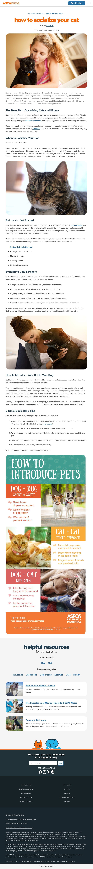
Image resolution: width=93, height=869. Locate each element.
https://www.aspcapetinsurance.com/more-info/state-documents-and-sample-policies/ (33, 834)
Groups (67, 793)
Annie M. (50, 26)
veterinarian (47, 424)
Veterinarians (26, 793)
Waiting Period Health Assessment (16, 824)
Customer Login (26, 797)
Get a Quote (67, 785)
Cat (50, 663)
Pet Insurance (26, 785)
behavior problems (33, 120)
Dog (43, 663)
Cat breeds (31, 674)
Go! (60, 763)
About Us (67, 789)
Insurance (18, 674)
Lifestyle (58, 674)
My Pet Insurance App (67, 797)
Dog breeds (46, 674)
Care (68, 674)
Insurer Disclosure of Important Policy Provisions (21, 819)
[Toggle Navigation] (89, 3)
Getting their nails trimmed (21, 247)
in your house (76, 225)
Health (76, 674)
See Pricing (76, 3)
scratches (36, 129)
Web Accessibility (26, 801)
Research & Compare (26, 789)
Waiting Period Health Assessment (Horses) (19, 828)
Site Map (67, 801)
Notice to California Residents (15, 815)
